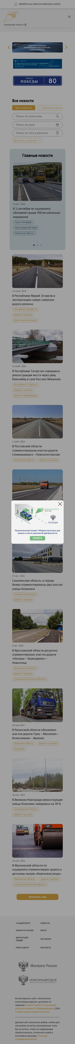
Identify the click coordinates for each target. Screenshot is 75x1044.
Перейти (37, 538)
